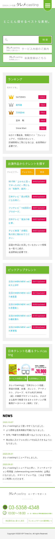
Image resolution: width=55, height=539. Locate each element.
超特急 (19, 104)
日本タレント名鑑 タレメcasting (20, 4)
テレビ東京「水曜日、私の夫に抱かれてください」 (19, 234)
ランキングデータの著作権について (40, 521)
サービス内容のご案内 (27, 49)
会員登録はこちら (27, 58)
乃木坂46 (20, 112)
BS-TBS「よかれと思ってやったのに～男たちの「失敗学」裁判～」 (19, 185)
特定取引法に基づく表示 (15, 521)
